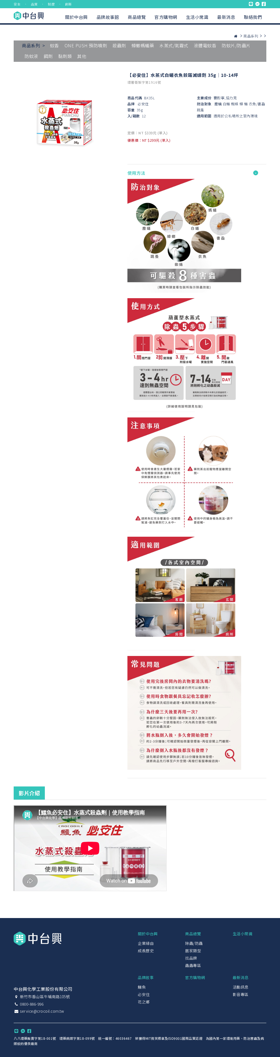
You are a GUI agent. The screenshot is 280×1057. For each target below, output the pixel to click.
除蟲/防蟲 (194, 943)
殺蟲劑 (119, 45)
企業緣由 (146, 943)
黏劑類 (65, 56)
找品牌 (191, 958)
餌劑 (48, 56)
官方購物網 (165, 17)
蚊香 (54, 45)
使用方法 (136, 173)
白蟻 (226, 103)
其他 (81, 56)
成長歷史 (146, 950)
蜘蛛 (234, 103)
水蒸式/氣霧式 (173, 45)
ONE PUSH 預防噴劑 (86, 45)
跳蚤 (200, 109)
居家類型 (193, 950)
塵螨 (218, 103)
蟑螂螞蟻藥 (143, 45)
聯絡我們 (253, 17)
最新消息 (226, 17)
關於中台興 (76, 17)
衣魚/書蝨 (257, 103)
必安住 (143, 103)
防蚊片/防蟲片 (236, 45)
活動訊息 (241, 987)
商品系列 (250, 36)
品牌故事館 (108, 17)
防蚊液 (31, 56)
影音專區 (241, 994)
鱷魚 (142, 987)
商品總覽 (137, 17)
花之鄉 (144, 1001)
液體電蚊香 (205, 45)
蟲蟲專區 (193, 965)
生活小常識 (197, 17)
